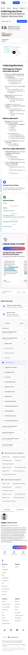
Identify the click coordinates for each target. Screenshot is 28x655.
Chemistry (17, 604)
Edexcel (15, 8)
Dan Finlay (17, 28)
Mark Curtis (17, 26)
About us (4, 601)
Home (3, 566)
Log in (16, 566)
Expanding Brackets (7, 460)
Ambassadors (5, 578)
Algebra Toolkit (6, 456)
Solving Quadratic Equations (9, 474)
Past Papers (4, 586)
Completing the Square (8, 463)
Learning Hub (5, 569)
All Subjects (18, 620)
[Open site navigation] (25, 2)
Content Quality (6, 607)
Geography (18, 612)
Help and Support (6, 623)
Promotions (5, 609)
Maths (9, 8)
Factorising (18, 460)
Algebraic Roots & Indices (19, 456)
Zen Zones (4, 591)
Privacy (3, 618)
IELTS (3, 575)
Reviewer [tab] (21, 509)
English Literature (19, 615)
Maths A (22, 8)
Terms (3, 615)
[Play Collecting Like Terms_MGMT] (14, 52)
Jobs (3, 612)
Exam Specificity (6, 604)
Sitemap (4, 594)
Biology (17, 601)
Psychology (18, 618)
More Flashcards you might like (12, 479)
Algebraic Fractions (7, 467)
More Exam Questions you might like (13, 453)
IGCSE (3, 8)
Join (3, 583)
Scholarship (5, 580)
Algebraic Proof (6, 470)
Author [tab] (8, 509)
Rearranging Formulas (20, 467)
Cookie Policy (5, 620)
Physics (17, 607)
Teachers (4, 572)
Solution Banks (5, 589)
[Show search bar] (22, 2)
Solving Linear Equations (19, 470)
